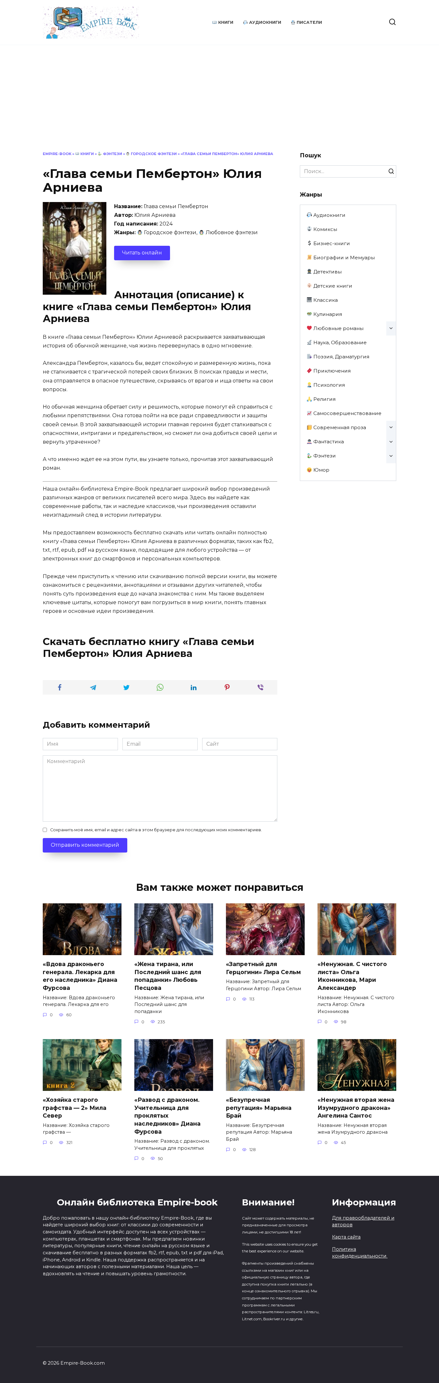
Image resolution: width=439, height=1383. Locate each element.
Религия (324, 399)
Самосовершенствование (346, 413)
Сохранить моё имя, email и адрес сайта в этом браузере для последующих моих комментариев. (156, 829)
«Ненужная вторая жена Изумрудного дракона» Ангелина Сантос (356, 1107)
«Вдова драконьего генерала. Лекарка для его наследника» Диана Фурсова (80, 976)
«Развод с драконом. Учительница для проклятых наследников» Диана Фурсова (167, 1115)
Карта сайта (346, 1237)
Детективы (327, 272)
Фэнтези (112, 154)
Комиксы (324, 229)
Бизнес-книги (331, 243)
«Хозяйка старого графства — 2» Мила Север (74, 1107)
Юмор (320, 470)
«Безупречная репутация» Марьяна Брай (258, 1107)
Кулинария (327, 314)
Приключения (331, 371)
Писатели (308, 22)
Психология (328, 385)
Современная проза (339, 427)
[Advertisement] (219, 103)
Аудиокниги (264, 22)
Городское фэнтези (153, 154)
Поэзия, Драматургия (340, 357)
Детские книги (332, 286)
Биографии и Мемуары (343, 257)
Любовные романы (337, 328)
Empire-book (57, 154)
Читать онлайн (142, 253)
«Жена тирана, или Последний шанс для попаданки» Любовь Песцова (167, 976)
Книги (225, 22)
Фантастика (328, 441)
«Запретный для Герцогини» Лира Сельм (263, 968)
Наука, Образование (339, 342)
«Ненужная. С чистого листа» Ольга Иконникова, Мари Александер (352, 976)
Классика (325, 300)
